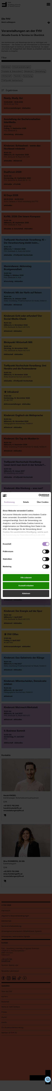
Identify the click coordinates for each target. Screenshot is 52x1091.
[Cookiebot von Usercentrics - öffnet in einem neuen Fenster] (38, 495)
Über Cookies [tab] (42, 502)
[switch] (45, 551)
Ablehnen (26, 593)
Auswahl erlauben (26, 586)
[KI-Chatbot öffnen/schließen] (48, 1079)
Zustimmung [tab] (9, 502)
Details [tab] (26, 502)
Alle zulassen (26, 577)
